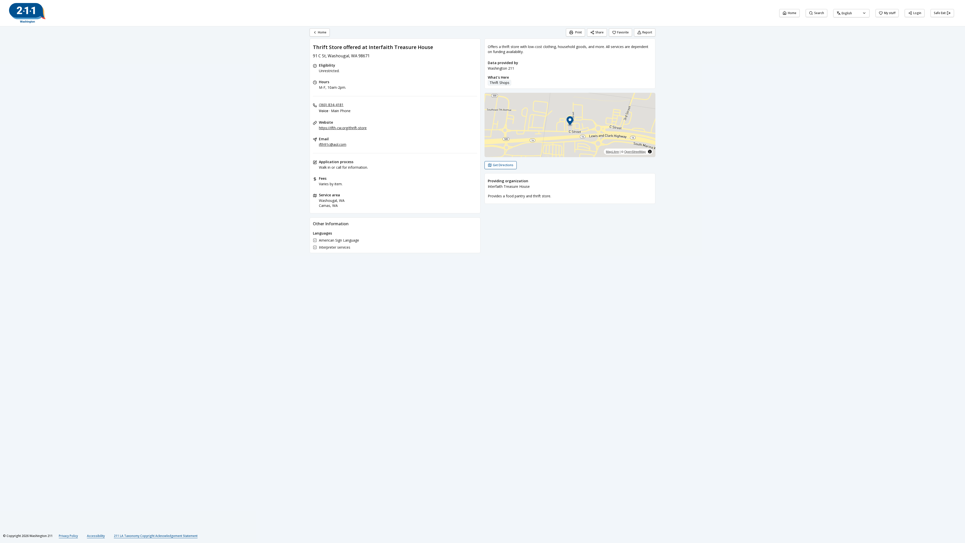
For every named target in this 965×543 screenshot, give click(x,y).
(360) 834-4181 (331, 104)
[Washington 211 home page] (27, 13)
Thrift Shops (499, 82)
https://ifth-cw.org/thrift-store (343, 127)
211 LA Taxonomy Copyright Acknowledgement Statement (156, 536)
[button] (570, 121)
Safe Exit (940, 13)
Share (599, 32)
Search (819, 13)
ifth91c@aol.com (332, 144)
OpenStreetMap (635, 151)
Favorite (623, 32)
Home (792, 13)
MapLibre (612, 151)
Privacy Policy (68, 536)
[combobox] (851, 13)
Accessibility (96, 536)
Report (647, 32)
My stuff (889, 13)
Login (917, 13)
